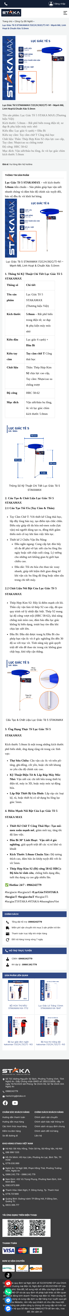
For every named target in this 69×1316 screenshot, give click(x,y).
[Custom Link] (8, 1283)
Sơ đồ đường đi (10, 1135)
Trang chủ (7, 21)
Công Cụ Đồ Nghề (24, 21)
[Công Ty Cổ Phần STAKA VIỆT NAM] (11, 12)
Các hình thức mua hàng (14, 1126)
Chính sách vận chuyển (46, 1117)
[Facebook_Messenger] (8, 1300)
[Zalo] (8, 1308)
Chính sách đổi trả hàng (46, 1131)
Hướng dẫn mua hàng (13, 1122)
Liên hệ (38, 1135)
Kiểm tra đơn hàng (11, 1131)
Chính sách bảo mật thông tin (49, 1122)
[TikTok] (8, 1275)
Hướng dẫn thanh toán (13, 1117)
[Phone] (8, 1291)
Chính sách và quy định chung (49, 1126)
